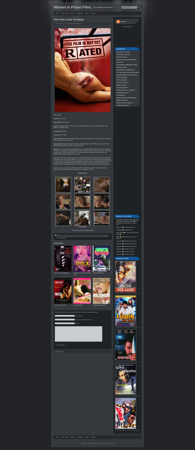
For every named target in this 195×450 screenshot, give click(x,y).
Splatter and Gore (122, 85)
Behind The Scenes (62, 235)
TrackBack (59, 351)
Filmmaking (90, 236)
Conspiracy (78, 235)
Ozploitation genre (122, 67)
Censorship (71, 235)
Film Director (62, 236)
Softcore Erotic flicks (123, 82)
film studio (84, 236)
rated (58, 238)
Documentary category (75, 23)
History (72, 13)
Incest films (120, 62)
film (58, 236)
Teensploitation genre (123, 92)
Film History (70, 236)
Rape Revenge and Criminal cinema (127, 75)
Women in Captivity (122, 100)
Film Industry (77, 236)
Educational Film (94, 235)
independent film (99, 236)
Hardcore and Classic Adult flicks (126, 59)
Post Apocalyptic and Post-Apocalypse (128, 72)
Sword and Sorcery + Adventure (126, 90)
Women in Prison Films (72, 7)
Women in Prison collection (124, 103)
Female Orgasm (103, 235)
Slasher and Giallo (122, 80)
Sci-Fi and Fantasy (122, 77)
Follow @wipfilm (127, 26)
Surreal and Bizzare (122, 87)
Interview (106, 236)
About (86, 13)
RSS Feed (123, 21)
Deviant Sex (85, 235)
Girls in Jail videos (122, 57)
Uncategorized (121, 95)
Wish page (80, 13)
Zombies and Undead (123, 105)
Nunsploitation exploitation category (127, 64)
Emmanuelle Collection (123, 54)
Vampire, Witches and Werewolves (126, 97)
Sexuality (62, 238)
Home (57, 13)
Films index (65, 13)
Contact (93, 13)
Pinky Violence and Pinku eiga (125, 70)
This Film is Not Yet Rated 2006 (82, 230)
